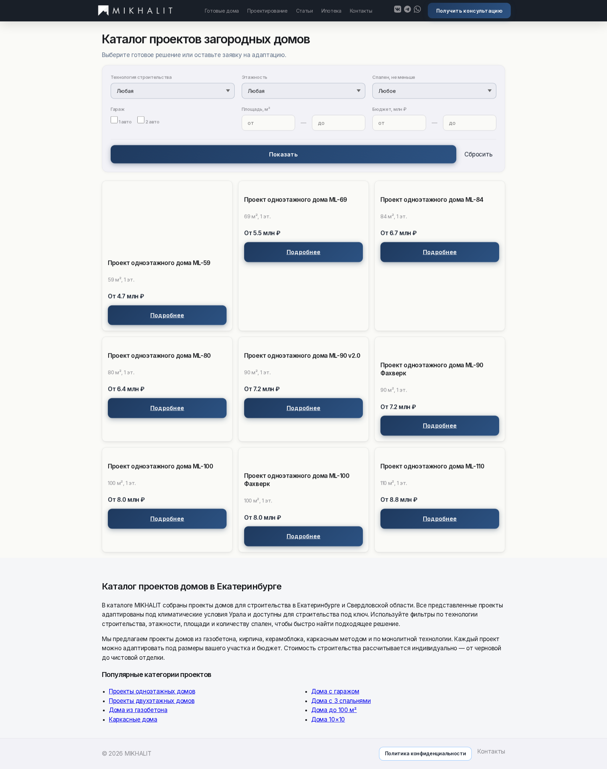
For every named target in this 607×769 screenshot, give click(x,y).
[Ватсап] (417, 10)
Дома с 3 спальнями (341, 700)
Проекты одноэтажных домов (152, 691)
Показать (283, 154)
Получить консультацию (469, 11)
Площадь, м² (256, 109)
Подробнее (167, 315)
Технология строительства (141, 77)
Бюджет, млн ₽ (389, 109)
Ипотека (331, 11)
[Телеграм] (407, 10)
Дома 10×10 (328, 719)
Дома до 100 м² (334, 709)
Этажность (254, 77)
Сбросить (478, 154)
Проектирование (267, 11)
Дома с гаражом (335, 691)
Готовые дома (222, 11)
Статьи (304, 11)
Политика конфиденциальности (425, 753)
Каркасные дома (133, 719)
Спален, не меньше (393, 77)
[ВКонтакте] (397, 10)
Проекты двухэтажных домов (151, 700)
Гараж (117, 109)
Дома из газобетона (138, 709)
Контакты (361, 11)
